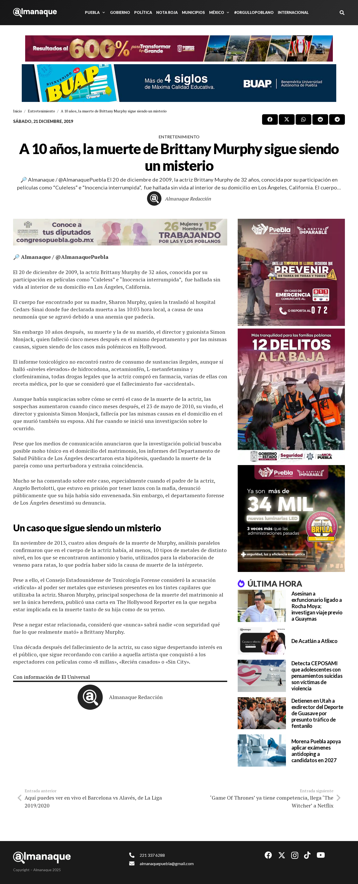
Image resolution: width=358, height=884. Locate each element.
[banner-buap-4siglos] (179, 83)
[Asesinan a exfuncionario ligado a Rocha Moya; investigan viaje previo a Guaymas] (262, 606)
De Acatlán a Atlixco (314, 641)
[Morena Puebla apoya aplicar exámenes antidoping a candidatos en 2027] (262, 750)
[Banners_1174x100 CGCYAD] (179, 48)
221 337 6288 (152, 855)
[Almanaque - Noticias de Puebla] (35, 12)
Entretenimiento (179, 136)
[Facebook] (268, 855)
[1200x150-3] (120, 232)
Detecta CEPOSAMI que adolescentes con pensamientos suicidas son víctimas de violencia (317, 675)
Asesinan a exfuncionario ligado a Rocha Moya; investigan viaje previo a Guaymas (317, 606)
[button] (103, 12)
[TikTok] (307, 855)
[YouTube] (321, 855)
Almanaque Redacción (188, 198)
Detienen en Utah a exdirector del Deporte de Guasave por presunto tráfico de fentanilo (317, 713)
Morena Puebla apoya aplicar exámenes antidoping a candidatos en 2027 (316, 750)
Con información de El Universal (51, 676)
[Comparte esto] (270, 119)
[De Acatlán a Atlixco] (262, 640)
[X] (281, 855)
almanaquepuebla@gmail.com (167, 863)
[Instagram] (294, 856)
